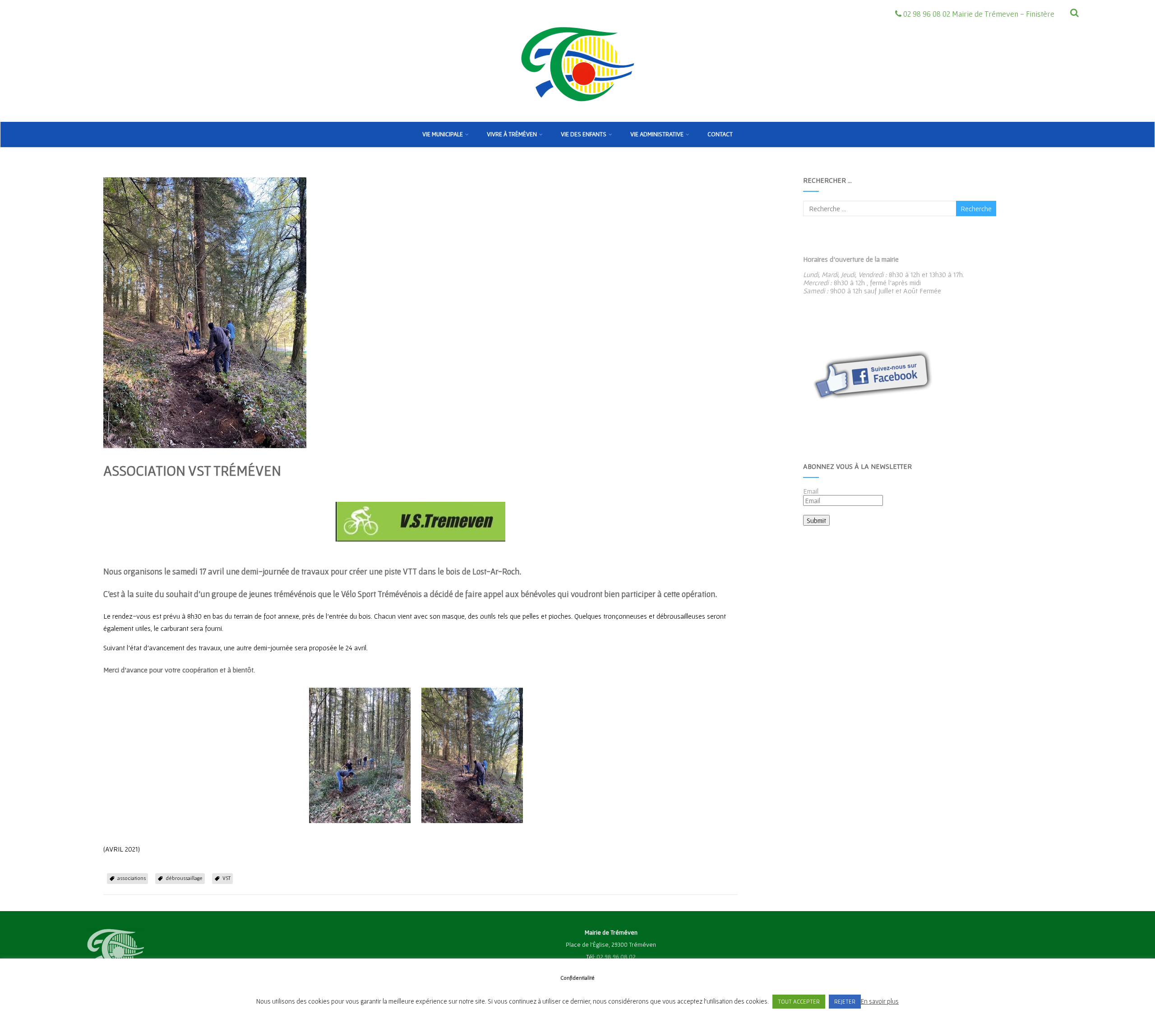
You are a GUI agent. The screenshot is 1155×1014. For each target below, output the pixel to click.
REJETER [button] (844, 1001)
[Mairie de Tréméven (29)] (577, 118)
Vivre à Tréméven (512, 134)
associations (131, 878)
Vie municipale (442, 134)
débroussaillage (184, 878)
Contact (720, 134)
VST (226, 878)
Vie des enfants (583, 134)
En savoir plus (880, 1001)
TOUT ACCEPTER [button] (799, 1001)
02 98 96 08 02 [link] (616, 956)
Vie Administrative (657, 134)
